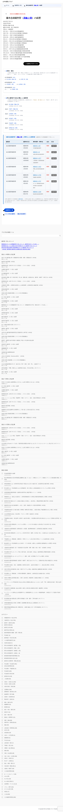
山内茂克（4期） (13, 113)
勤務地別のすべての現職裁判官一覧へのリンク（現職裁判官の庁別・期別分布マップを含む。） (25, 305)
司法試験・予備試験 (9, 668)
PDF (48, 146)
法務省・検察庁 (8, 768)
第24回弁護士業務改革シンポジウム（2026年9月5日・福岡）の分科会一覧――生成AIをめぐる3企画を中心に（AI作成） (32, 533)
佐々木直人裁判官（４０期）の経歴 (10, 297)
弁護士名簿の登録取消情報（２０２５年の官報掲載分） (15, 336)
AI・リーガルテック (9, 774)
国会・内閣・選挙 (8, 763)
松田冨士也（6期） (13, 127)
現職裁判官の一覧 (8, 617)
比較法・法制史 (8, 758)
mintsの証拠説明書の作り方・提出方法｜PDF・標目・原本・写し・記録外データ (21, 364)
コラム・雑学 (7, 787)
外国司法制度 (7, 643)
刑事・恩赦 (7, 720)
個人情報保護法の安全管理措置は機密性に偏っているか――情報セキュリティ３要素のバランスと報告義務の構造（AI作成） (32, 478)
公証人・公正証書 (8, 735)
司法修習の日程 (8, 673)
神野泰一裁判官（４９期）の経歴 (10, 328)
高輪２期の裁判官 (22, 213)
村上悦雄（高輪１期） (12, 79)
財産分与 (6, 712)
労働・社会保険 (8, 753)
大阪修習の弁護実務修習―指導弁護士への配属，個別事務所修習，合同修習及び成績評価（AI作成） (28, 528)
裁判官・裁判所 (8, 622)
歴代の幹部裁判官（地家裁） (11, 650)
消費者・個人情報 (8, 748)
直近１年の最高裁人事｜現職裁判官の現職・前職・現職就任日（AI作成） (19, 257)
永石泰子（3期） (13, 118)
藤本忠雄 (21, 199)
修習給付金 (7, 676)
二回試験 (6, 678)
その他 (6, 794)
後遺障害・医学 (8, 694)
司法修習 (6, 671)
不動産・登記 (7, 745)
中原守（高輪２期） (14, 109)
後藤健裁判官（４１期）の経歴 (9, 348)
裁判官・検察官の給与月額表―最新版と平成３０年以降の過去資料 (18, 340)
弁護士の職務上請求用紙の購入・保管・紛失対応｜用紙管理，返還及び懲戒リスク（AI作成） (26, 577)
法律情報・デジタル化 (9, 784)
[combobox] (30, 235)
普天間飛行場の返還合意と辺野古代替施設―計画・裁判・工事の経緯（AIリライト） (24, 598)
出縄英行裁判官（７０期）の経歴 (10, 269)
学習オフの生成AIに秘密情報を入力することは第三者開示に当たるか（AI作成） (21, 382)
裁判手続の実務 (8, 630)
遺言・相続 (7, 714)
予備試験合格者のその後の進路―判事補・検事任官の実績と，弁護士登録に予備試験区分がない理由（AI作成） (31, 509)
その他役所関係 (8, 771)
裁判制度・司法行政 (9, 637)
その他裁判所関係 (8, 797)
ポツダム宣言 (7, 789)
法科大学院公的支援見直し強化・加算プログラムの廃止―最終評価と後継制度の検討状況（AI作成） (28, 569)
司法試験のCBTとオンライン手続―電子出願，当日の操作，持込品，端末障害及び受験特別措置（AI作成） (30, 552)
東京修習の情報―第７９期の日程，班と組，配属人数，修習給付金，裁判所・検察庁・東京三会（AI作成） (27, 277)
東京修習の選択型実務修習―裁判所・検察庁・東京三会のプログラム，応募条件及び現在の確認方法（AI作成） (31, 560)
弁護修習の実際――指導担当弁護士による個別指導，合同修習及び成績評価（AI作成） (22, 285)
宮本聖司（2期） (10, 84)
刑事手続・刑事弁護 (9, 722)
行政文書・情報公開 (9, 766)
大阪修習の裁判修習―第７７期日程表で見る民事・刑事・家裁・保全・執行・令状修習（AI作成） (28, 547)
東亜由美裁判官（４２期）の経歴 (10, 289)
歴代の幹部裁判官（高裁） (10, 648)
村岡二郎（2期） (25, 79)
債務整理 (6, 737)
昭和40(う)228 (37, 191)
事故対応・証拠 (8, 699)
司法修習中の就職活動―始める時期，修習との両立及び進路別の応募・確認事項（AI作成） (26, 588)
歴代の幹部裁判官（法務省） (11, 653)
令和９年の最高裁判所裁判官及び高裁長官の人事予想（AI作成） (17, 332)
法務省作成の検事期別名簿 (8, 352)
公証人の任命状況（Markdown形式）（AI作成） (13, 356)
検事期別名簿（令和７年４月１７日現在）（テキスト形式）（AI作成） (19, 281)
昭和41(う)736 (37, 175)
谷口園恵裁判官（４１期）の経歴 (10, 273)
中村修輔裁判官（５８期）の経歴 (10, 301)
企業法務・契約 (8, 743)
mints (5, 776)
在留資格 (6, 732)
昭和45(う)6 (36, 152)
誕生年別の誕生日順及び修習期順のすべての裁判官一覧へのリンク (18, 247)
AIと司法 (6, 778)
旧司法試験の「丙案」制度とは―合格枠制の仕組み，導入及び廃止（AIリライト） (21, 368)
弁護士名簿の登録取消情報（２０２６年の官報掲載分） (15, 293)
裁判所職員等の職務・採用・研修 (12, 632)
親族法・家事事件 (8, 717)
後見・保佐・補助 (8, 709)
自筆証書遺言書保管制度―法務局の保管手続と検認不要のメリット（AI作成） (23, 492)
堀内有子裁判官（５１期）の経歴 (10, 320)
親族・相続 (7, 702)
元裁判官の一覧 (9, 210)
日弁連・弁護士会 (8, 684)
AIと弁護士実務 (8, 781)
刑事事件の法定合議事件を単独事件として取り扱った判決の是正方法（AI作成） (21, 409)
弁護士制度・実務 (8, 686)
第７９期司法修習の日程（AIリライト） (11, 324)
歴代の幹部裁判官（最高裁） (11, 645)
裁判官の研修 (7, 625)
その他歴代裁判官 (8, 640)
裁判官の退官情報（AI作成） (8, 261)
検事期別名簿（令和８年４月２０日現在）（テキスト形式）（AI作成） (19, 265)
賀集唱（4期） (15, 89)
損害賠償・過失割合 (9, 691)
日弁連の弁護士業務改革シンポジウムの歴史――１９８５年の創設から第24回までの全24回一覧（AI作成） (30, 524)
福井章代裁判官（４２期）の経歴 (10, 308)
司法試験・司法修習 (9, 663)
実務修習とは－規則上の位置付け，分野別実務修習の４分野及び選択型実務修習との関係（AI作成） (28, 496)
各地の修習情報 (8, 666)
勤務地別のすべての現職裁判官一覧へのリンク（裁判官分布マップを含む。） (20, 244)
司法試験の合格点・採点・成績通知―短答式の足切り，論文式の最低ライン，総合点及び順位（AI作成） (29, 565)
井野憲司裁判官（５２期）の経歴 (10, 312)
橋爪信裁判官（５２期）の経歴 (9, 316)
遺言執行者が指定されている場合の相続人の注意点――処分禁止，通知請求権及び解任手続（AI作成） (29, 501)
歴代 (14, 77)
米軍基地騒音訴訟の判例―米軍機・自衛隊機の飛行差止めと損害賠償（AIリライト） (24, 602)
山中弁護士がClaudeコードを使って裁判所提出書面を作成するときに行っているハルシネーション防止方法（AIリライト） (31, 443)
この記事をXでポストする (31, 63)
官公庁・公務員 (8, 760)
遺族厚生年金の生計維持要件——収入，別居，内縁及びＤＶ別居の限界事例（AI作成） (25, 505)
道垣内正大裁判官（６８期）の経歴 (10, 344)
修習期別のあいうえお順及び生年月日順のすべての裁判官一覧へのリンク (19, 245)
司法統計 (6, 635)
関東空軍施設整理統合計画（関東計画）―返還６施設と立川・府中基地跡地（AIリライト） (26, 607)
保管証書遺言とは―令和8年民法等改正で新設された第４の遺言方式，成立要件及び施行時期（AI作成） (29, 483)
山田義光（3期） (22, 84)
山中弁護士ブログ (8, 1)
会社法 (6, 730)
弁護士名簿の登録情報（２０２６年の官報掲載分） (14, 360)
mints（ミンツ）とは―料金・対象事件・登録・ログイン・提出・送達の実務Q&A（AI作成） (24, 398)
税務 (5, 750)
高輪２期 (36, 5)
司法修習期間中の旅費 (9, 473)
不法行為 (6, 740)
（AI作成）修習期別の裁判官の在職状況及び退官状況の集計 (16, 249)
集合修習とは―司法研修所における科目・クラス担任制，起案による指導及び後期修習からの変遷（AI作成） (30, 543)
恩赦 (5, 725)
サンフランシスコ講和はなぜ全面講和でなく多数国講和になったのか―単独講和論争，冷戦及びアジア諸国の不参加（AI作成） (32, 593)
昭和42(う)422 (37, 166)
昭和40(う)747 (37, 181)
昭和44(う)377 (37, 158)
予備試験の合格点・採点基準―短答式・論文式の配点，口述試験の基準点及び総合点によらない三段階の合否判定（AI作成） (32, 519)
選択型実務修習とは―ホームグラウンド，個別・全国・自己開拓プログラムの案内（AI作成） (26, 556)
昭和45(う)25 (36, 146)
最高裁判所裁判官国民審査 (10, 655)
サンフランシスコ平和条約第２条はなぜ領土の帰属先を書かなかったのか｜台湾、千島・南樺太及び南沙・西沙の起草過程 (32, 582)
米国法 (6, 791)
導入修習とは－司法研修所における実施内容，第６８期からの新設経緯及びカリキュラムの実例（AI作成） (30, 488)
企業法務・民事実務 (9, 728)
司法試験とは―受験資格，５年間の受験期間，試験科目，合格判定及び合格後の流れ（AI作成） (27, 573)
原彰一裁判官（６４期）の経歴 (9, 371)
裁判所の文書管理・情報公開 (11, 661)
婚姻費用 (6, 704)
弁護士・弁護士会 (8, 681)
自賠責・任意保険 (8, 696)
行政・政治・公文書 (9, 756)
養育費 (6, 707)
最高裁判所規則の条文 (9, 658)
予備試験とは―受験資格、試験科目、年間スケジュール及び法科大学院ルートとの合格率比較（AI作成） (29, 539)
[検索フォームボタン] (60, 235)
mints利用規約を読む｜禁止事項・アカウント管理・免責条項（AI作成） (21, 514)
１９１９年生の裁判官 (10, 213)
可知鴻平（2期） (13, 123)
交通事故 (6, 689)
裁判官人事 (7, 627)
